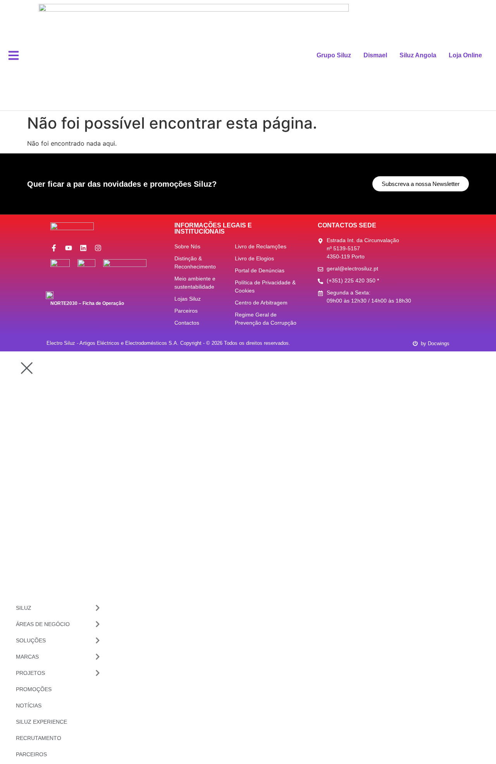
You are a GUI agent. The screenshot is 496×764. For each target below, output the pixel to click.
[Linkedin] (83, 247)
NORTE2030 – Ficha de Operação (87, 303)
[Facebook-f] (53, 247)
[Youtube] (68, 247)
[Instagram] (98, 247)
